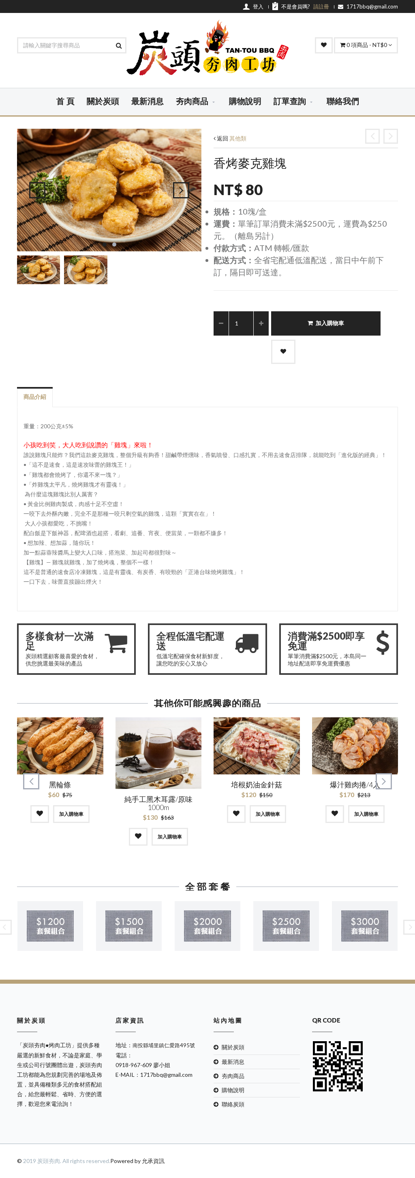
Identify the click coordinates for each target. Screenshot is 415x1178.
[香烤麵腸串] (372, 136)
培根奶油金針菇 (256, 784)
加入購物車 (330, 323)
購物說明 (245, 102)
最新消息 (147, 102)
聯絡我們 (343, 102)
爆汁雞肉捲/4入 (355, 784)
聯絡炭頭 (233, 1104)
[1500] (129, 926)
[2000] (207, 926)
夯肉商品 (192, 102)
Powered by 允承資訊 (137, 1160)
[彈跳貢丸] (390, 136)
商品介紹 (35, 396)
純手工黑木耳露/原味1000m (158, 803)
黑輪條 (60, 784)
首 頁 (65, 102)
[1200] (50, 926)
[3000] (365, 926)
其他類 (237, 138)
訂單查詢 (290, 102)
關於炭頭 (103, 102)
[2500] (286, 926)
